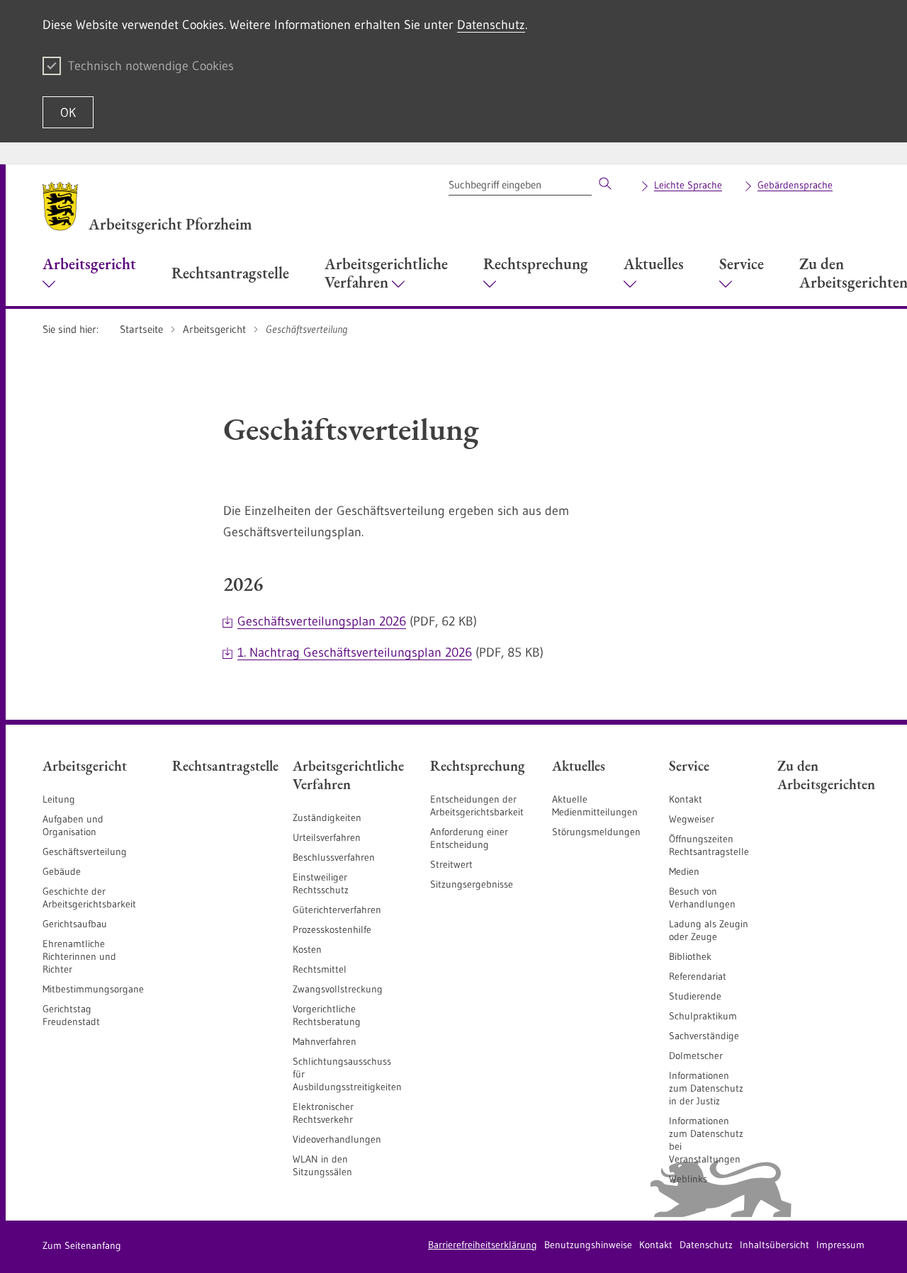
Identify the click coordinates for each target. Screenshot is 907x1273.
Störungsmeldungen (596, 831)
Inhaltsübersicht (774, 1244)
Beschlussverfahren (334, 857)
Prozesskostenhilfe (332, 929)
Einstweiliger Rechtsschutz (321, 883)
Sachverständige (704, 1035)
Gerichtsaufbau (75, 923)
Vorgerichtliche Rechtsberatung (327, 1015)
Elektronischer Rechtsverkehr (323, 1113)
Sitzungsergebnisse (471, 884)
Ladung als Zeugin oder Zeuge (708, 930)
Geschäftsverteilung (85, 851)
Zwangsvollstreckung (338, 989)
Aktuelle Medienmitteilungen (595, 805)
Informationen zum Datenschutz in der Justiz (706, 1088)
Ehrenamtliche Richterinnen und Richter (79, 956)
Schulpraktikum (703, 1015)
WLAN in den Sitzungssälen (322, 1165)
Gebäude (62, 871)
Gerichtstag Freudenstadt (71, 1015)
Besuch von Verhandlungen (702, 897)
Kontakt (685, 799)
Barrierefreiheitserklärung (482, 1244)
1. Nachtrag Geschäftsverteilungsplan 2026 (354, 652)
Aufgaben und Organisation (73, 825)
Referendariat (697, 976)
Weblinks (688, 1178)
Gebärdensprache (795, 185)
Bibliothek (690, 956)
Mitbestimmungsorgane (93, 989)
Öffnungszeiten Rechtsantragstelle (709, 845)
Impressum (840, 1244)
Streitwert (451, 864)
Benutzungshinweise (588, 1244)
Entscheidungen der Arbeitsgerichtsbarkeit (477, 805)
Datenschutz (491, 25)
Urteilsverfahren (327, 837)
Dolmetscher (696, 1055)
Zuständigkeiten (327, 817)
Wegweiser (691, 819)
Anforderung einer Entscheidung (469, 838)
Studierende (695, 996)
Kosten (307, 949)
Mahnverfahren (324, 1041)
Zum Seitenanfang (82, 1245)
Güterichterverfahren (337, 909)
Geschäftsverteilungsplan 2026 (321, 621)
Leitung (59, 799)
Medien (684, 871)
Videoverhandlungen (337, 1139)
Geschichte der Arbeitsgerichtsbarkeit (89, 897)
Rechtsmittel (320, 969)
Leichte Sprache (688, 185)
